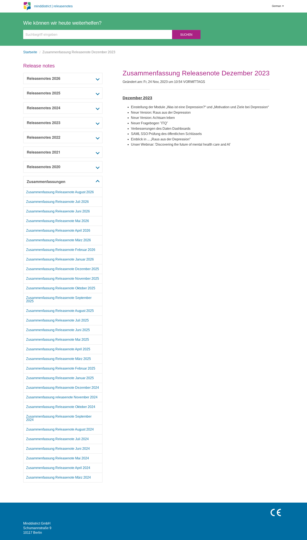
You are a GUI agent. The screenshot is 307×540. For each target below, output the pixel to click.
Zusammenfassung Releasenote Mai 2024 (57, 458)
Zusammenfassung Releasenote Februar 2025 (60, 368)
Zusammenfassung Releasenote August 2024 (60, 429)
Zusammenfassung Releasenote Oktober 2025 (60, 288)
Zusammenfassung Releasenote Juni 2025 (58, 330)
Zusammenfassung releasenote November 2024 (62, 397)
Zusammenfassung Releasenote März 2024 (58, 477)
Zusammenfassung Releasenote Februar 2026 (60, 250)
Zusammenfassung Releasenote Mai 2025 (57, 339)
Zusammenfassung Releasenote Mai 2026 (57, 221)
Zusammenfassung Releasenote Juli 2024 (57, 439)
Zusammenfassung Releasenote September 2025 (58, 299)
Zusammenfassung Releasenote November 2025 (62, 278)
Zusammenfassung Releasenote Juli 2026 (57, 201)
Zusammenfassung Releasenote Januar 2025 (60, 378)
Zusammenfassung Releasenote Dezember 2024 (62, 387)
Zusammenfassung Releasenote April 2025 (58, 349)
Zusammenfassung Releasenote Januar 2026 (60, 259)
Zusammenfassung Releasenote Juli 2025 (57, 320)
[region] (63, 335)
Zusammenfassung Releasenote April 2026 (58, 230)
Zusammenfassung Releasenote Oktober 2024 (60, 407)
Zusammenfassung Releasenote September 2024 (58, 418)
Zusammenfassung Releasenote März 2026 (58, 240)
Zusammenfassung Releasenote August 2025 (60, 311)
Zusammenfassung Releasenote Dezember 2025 (62, 269)
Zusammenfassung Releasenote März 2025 (58, 359)
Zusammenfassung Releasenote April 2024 (58, 468)
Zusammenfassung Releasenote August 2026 (60, 192)
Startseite (30, 52)
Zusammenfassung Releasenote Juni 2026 (58, 211)
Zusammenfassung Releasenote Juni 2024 (58, 448)
